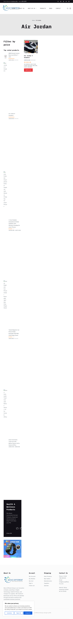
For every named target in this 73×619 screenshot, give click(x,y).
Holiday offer (14, 1)
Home (13, 8)
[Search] (67, 8)
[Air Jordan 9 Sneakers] (31, 46)
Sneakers (29, 67)
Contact (58, 8)
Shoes (25, 67)
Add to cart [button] (28, 70)
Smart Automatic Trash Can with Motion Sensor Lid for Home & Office (14, 442)
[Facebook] (58, 1)
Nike (36, 65)
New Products (48, 576)
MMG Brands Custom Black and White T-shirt (14, 55)
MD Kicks (30, 65)
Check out (32, 585)
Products (43, 8)
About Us (21, 8)
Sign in (31, 583)
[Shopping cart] (70, 8)
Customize (9, 613)
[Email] (66, 1)
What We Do (31, 8)
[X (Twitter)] (60, 1)
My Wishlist (32, 578)
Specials (46, 585)
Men (34, 65)
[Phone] (68, 1)
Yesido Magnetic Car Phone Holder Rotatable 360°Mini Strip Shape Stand (14, 332)
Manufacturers (48, 581)
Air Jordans (27, 64)
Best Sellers (47, 578)
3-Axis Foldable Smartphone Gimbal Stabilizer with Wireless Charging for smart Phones (14, 223)
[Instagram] (63, 1)
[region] (18, 608)
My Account (32, 576)
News (50, 8)
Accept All (27, 613)
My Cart (31, 581)
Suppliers (46, 583)
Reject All (18, 613)
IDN (50, 612)
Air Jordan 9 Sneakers (12, 114)
